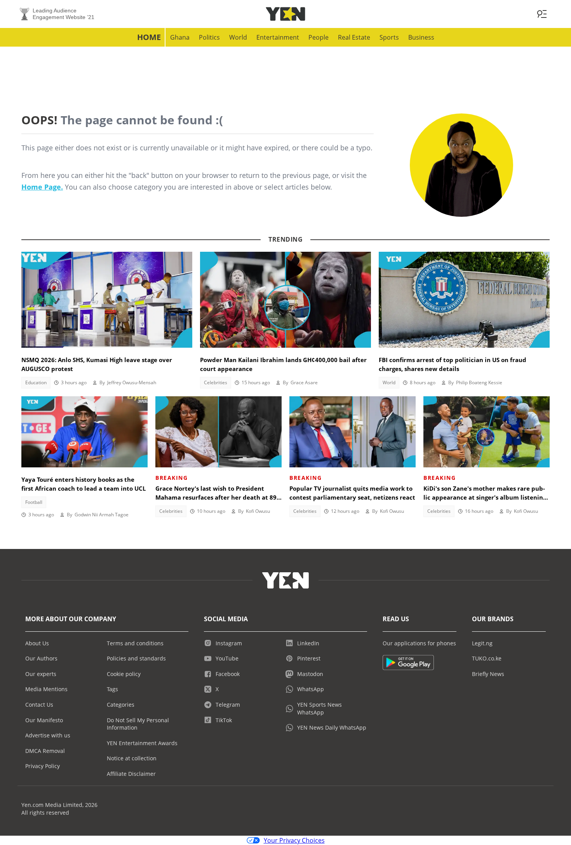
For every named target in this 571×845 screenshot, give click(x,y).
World (238, 37)
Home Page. (42, 187)
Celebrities (215, 382)
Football (33, 502)
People (318, 37)
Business (421, 37)
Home (149, 37)
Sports (389, 37)
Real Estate (354, 37)
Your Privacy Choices (294, 840)
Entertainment (277, 37)
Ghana (180, 37)
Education (36, 382)
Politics (209, 37)
